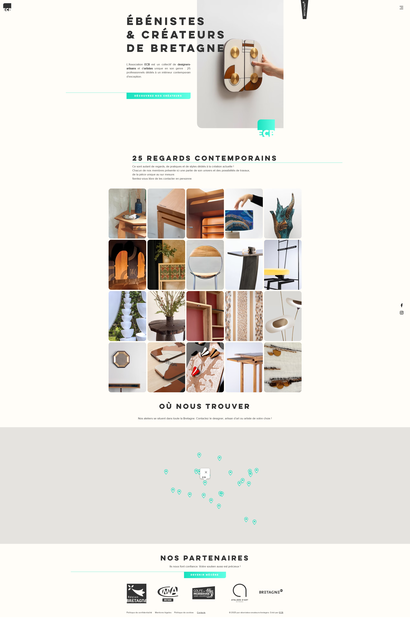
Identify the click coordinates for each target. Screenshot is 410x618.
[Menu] (396, 7)
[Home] (7, 7)
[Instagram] (401, 312)
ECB (281, 612)
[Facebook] (401, 305)
